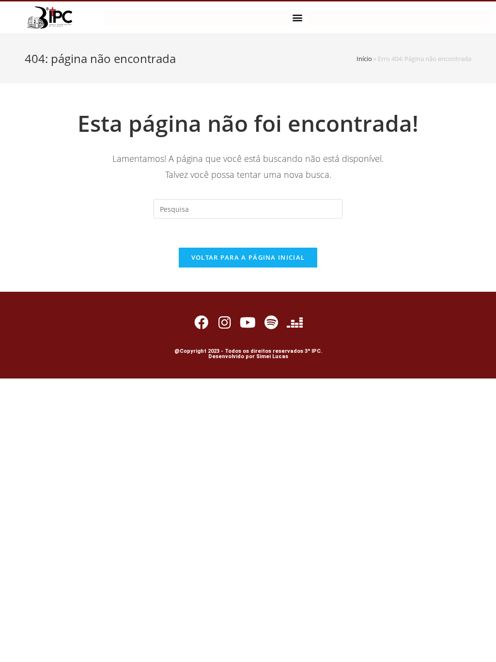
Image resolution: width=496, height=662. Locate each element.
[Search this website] (248, 208)
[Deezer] (295, 322)
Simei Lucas (272, 356)
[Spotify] (271, 322)
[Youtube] (248, 322)
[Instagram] (224, 322)
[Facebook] (201, 322)
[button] (298, 18)
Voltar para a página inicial (248, 257)
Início (364, 58)
